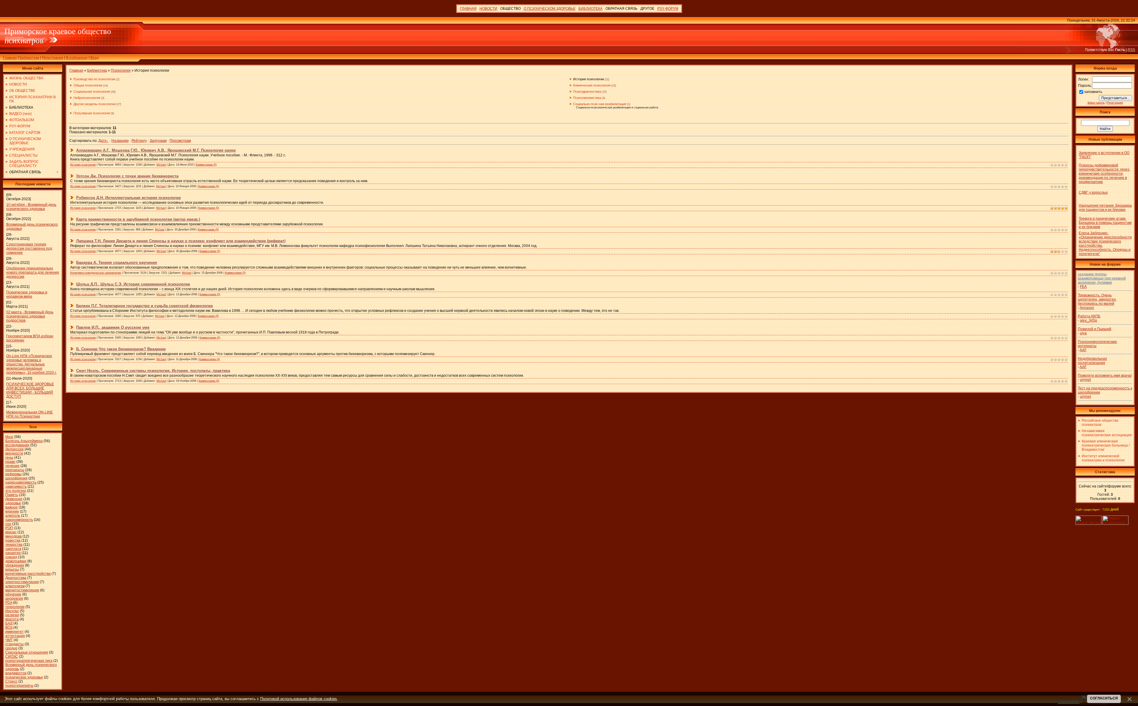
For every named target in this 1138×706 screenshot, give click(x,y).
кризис (11, 532)
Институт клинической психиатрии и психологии (1103, 458)
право (10, 462)
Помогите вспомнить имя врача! (1105, 375)
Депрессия (14, 449)
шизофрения (16, 478)
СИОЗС (11, 656)
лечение (12, 466)
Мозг (9, 437)
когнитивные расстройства (28, 574)
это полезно (15, 491)
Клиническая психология (591, 85)
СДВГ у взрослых (1093, 192)
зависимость (16, 486)
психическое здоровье (24, 677)
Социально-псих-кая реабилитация (599, 104)
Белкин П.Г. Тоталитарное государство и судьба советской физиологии (144, 306)
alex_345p (1088, 320)
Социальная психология (91, 91)
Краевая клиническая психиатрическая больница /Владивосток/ (1106, 445)
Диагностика (15, 578)
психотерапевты (19, 685)
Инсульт (12, 611)
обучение (13, 594)
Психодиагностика (587, 91)
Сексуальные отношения (26, 652)
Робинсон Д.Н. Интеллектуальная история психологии (128, 197)
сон (8, 524)
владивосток (15, 673)
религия (12, 615)
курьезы (12, 569)
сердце (11, 648)
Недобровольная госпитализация (1092, 361)
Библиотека (29, 58)
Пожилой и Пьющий (1094, 329)
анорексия (14, 598)
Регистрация (52, 58)
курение (12, 511)
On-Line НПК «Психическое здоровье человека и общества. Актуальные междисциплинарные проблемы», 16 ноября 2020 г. (31, 364)
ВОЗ (8, 627)
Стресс (11, 681)
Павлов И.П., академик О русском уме (112, 327)
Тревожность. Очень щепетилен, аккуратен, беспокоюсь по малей (1097, 299)
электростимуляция (22, 582)
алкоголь (12, 516)
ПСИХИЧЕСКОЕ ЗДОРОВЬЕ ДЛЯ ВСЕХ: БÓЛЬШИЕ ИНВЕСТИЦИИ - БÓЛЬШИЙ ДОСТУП (30, 390)
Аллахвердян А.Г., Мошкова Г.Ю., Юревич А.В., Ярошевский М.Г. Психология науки (156, 150)
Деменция (14, 499)
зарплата (13, 549)
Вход (94, 58)
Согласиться (1104, 698)
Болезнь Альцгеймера (24, 441)
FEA (1083, 287)
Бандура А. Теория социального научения (116, 262)
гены (9, 457)
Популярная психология (91, 113)
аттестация (15, 636)
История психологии (588, 79)
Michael (161, 164)
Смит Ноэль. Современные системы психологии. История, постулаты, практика (153, 370)
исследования (17, 445)
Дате (102, 141)
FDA (8, 603)
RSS (1131, 50)
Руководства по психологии (94, 79)
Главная (10, 58)
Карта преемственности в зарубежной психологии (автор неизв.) (138, 219)
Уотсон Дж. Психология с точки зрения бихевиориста (127, 176)
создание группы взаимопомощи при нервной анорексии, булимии (1102, 278)
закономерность (19, 520)
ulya (1083, 333)
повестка (12, 540)
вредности (14, 453)
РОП (9, 528)
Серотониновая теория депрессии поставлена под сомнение (29, 248)
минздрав (13, 536)
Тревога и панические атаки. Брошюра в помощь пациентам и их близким (1105, 222)
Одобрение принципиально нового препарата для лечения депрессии (32, 272)
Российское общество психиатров (1100, 422)
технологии (15, 607)
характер (13, 553)
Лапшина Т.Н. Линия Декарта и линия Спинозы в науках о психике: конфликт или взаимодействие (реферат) (180, 241)
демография (15, 561)
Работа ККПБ (1089, 316)
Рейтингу (139, 141)
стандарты (14, 644)
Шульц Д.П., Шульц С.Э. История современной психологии (133, 284)
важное (11, 507)
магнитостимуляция (22, 590)
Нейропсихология (86, 98)
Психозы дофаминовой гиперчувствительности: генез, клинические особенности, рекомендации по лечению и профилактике (1104, 173)
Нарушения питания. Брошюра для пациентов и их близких (1105, 207)
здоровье (13, 503)
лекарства (14, 545)
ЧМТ (9, 640)
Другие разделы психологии (94, 104)
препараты (14, 470)
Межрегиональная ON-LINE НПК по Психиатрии (29, 414)
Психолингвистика (587, 98)
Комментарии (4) (209, 359)
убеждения (14, 565)
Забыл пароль (1096, 102)
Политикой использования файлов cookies (298, 699)
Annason (1087, 308)
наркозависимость (20, 482)
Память (11, 495)
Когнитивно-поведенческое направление (95, 272)
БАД (8, 623)
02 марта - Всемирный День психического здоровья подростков (29, 316)
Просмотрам (180, 141)
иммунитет (14, 632)
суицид (11, 557)
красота (12, 619)
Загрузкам (158, 141)
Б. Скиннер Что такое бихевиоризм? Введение (121, 349)
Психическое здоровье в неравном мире (26, 294)
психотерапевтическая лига (28, 661)
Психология (121, 70)
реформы (13, 474)
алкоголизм (15, 586)
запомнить (1093, 92)
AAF (1083, 350)
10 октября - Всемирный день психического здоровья (31, 207)
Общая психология (87, 85)
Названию (120, 141)
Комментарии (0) (206, 164)
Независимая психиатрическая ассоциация (1107, 433)
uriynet (1085, 380)
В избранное (77, 58)
